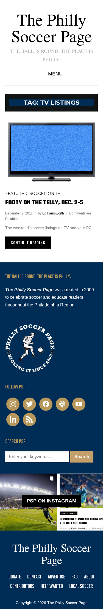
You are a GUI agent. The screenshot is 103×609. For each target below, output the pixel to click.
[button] (52, 73)
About (89, 577)
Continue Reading (28, 242)
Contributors (22, 587)
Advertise (56, 577)
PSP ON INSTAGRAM (51, 501)
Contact (34, 577)
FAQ (74, 577)
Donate (15, 577)
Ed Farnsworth (53, 213)
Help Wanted (52, 587)
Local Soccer (81, 587)
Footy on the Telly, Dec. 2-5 (44, 202)
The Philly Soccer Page (51, 27)
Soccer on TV (45, 193)
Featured (16, 193)
